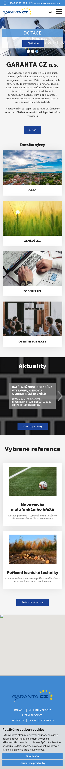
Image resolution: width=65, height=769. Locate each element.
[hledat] (49, 11)
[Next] (60, 396)
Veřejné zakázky (40, 710)
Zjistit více (33, 43)
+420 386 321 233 (17, 3)
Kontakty (47, 720)
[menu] (59, 11)
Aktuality (17, 720)
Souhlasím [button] (32, 756)
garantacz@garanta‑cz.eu (47, 3)
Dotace (19, 710)
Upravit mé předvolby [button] (32, 763)
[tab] (28, 51)
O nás (32, 130)
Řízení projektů (32, 715)
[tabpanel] (32, 36)
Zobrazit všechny (32, 602)
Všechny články (32, 426)
